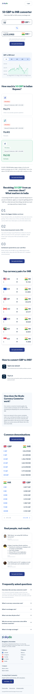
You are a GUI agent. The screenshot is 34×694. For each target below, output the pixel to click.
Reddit (5, 661)
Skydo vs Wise (5, 668)
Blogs (22, 657)
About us (23, 652)
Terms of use (12, 688)
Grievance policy (20, 688)
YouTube (6, 657)
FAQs (22, 659)
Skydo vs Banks (5, 670)
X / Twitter (6, 659)
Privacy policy (5, 688)
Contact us (23, 654)
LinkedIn (6, 652)
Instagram (6, 654)
